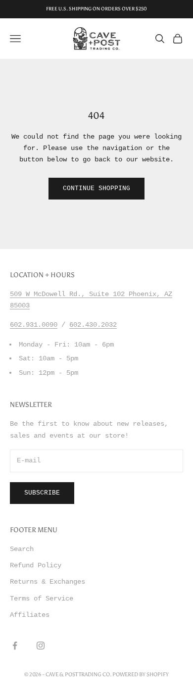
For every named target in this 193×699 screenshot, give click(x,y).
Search (22, 549)
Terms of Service (41, 598)
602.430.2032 (93, 325)
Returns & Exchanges (47, 582)
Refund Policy (35, 565)
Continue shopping (96, 188)
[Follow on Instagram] (41, 645)
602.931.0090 (33, 325)
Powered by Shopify (140, 674)
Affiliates (29, 615)
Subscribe (42, 493)
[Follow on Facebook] (15, 645)
